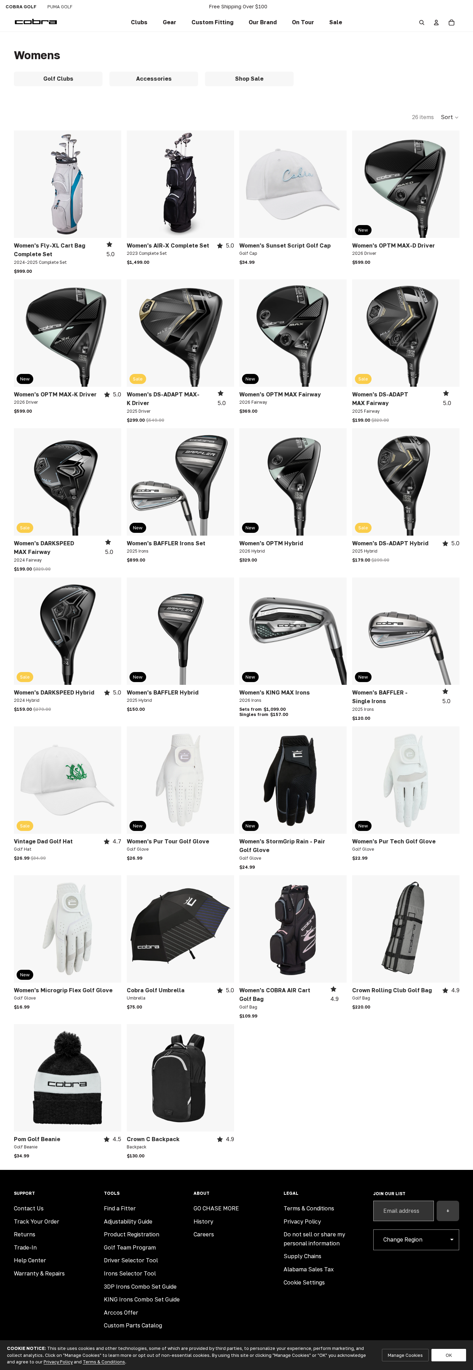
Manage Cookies (405, 1355)
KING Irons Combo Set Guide (142, 1299)
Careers (204, 1234)
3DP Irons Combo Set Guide (140, 1286)
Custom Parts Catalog (133, 1325)
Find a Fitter (120, 1208)
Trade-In (25, 1247)
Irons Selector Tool (130, 1273)
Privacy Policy (302, 1221)
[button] (212, 22)
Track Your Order (36, 1221)
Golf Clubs (58, 78)
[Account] (436, 22)
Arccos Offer (121, 1312)
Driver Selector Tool (131, 1260)
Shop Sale (249, 78)
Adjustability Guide (128, 1221)
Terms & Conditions (309, 1208)
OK (449, 1355)
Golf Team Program (130, 1247)
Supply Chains (302, 1256)
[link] (139, 22)
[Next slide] (110, 184)
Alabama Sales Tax (309, 1269)
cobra (21, 6)
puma (59, 6)
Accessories (154, 78)
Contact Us (29, 1208)
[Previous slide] (24, 184)
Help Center (30, 1260)
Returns (24, 1234)
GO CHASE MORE (216, 1208)
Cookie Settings (304, 1282)
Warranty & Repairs (39, 1273)
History (203, 1221)
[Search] (421, 22)
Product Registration (131, 1234)
